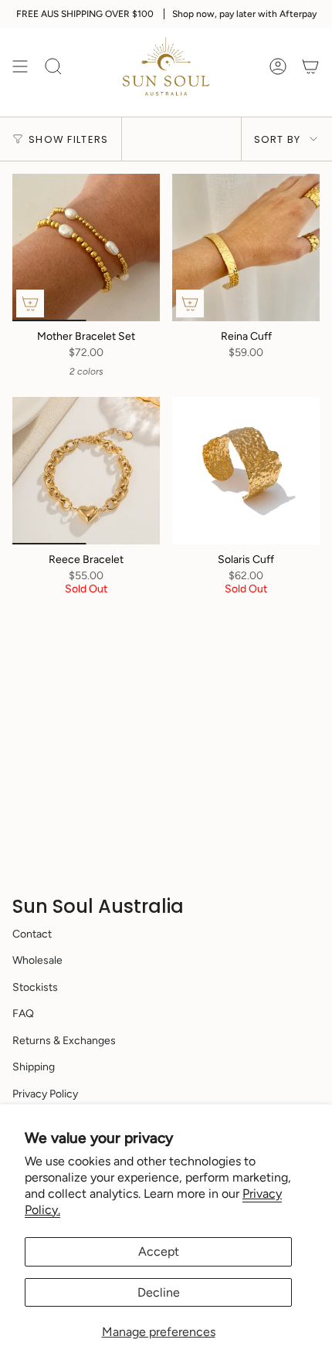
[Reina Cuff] (246, 247)
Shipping (33, 1066)
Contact (32, 934)
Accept (158, 1251)
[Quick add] (30, 303)
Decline (158, 1292)
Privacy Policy (45, 1093)
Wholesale (37, 960)
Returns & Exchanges (64, 1040)
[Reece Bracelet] (86, 470)
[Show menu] (20, 66)
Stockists (35, 987)
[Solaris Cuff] (246, 470)
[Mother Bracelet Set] (86, 247)
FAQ (23, 1013)
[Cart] (310, 66)
